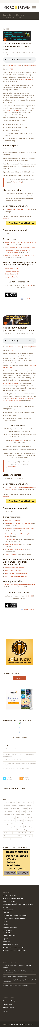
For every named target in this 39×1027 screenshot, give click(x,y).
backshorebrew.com (12, 268)
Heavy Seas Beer (10, 555)
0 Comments (19, 52)
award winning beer (9, 802)
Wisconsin (7, 839)
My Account (7, 930)
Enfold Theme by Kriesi (25, 1024)
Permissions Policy (9, 1001)
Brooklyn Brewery (15, 401)
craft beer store (20, 814)
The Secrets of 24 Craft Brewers (15, 950)
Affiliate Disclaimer (9, 1008)
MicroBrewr (14, 1024)
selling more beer (28, 830)
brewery (14, 805)
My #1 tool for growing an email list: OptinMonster (15, 768)
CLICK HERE (29, 285)
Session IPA (16, 833)
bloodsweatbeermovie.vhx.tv (14, 568)
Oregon (31, 827)
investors (6, 820)
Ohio (25, 827)
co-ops (23, 811)
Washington (28, 836)
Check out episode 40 (13, 110)
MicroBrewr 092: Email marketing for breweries (15, 759)
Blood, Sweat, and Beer (10, 383)
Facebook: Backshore (12, 271)
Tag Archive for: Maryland (13, 15)
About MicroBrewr (10, 895)
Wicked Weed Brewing (12, 544)
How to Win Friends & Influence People (17, 209)
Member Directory (10, 927)
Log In (5, 924)
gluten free (20, 818)
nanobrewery (8, 827)
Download (26, 66)
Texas (31, 833)
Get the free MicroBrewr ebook (15, 915)
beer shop (7, 805)
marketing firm (29, 820)
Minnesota (14, 824)
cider (30, 808)
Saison (19, 830)
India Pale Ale (29, 818)
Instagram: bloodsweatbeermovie (16, 576)
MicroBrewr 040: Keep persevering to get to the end (19, 329)
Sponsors (6, 941)
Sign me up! (19, 678)
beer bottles (21, 802)
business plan (15, 808)
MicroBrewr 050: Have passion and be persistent (19, 585)
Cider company (8, 811)
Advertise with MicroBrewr (13, 898)
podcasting (7, 830)
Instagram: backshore (12, 277)
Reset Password (9, 936)
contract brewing (9, 814)
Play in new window (15, 66)
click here (6, 219)
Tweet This (17, 182)
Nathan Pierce (7, 55)
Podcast (28, 52)
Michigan (6, 824)
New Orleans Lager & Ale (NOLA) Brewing (18, 523)
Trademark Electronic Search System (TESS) (19, 255)
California (24, 808)
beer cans (29, 802)
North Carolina (18, 827)
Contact (6, 913)
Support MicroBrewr (10, 944)
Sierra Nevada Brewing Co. (15, 398)
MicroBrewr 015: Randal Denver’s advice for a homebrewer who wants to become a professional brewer (20, 250)
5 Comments (19, 333)
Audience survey (9, 901)
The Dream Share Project (13, 520)
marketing (20, 820)
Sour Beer (25, 833)
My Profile (7, 933)
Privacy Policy (7, 1004)
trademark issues (18, 836)
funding (12, 818)
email (28, 814)
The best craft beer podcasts (14, 947)
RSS (11, 69)
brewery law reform (25, 805)
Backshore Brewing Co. (27, 79)
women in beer (16, 839)
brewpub (6, 808)
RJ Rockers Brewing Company (14, 549)
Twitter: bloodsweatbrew (13, 570)
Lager (13, 820)
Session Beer (7, 833)
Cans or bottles (8, 910)
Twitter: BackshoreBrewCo (13, 274)
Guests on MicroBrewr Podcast (14, 918)
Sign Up (6, 938)
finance (6, 818)
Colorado (29, 811)
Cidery (17, 811)
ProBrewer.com (10, 539)
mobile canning (23, 824)
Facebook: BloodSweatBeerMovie (16, 573)
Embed (33, 66)
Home (13, 17)
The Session (7, 836)
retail (13, 830)
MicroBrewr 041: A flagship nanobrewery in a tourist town (17, 46)
